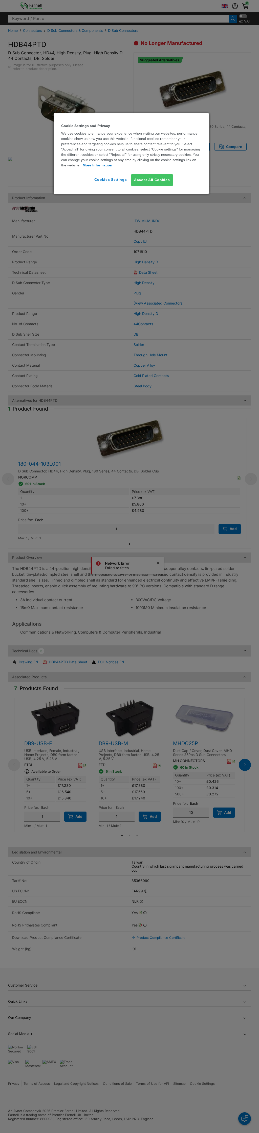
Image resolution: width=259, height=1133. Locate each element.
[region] (131, 153)
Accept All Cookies (152, 180)
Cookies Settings (110, 180)
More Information (97, 165)
